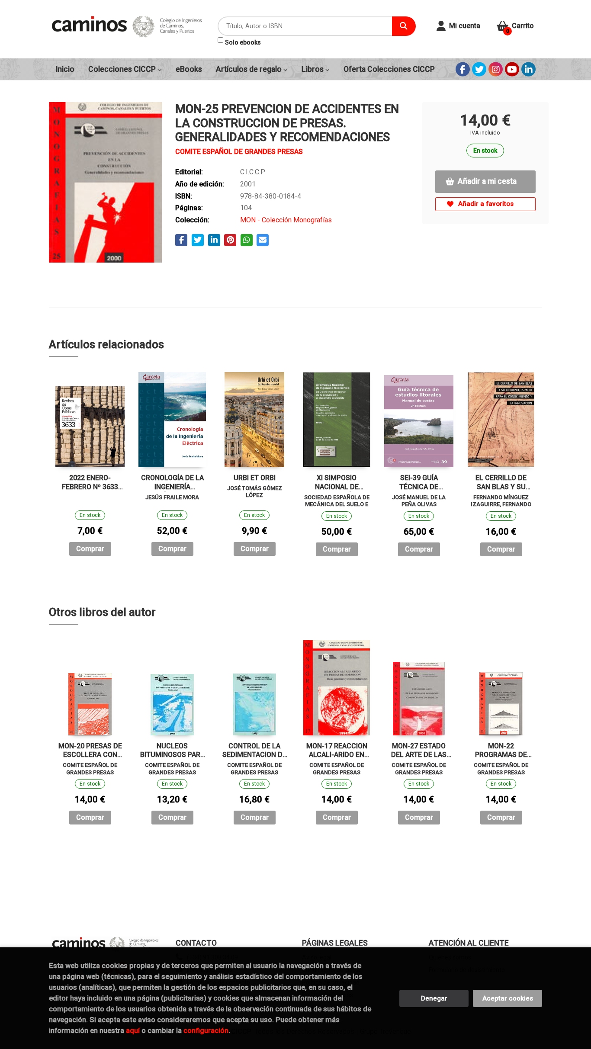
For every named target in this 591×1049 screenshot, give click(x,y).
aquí (133, 1030)
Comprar (90, 549)
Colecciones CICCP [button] (122, 69)
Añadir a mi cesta (487, 181)
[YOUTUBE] (512, 69)
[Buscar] (404, 26)
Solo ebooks (243, 42)
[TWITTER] (479, 69)
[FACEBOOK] (463, 69)
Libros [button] (313, 69)
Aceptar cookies (507, 998)
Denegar (434, 998)
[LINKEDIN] (528, 69)
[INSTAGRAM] (495, 69)
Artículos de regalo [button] (249, 69)
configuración (205, 1030)
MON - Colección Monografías (286, 220)
